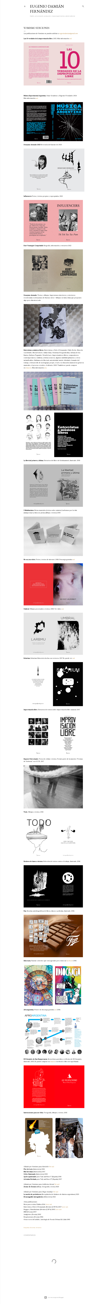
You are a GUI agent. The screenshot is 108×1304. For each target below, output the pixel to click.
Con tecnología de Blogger (56, 1297)
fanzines (32, 1227)
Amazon (28, 368)
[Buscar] (83, 6)
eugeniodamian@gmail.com (68, 33)
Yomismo (38, 1227)
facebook (69, 961)
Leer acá (49, 1204)
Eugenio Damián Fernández (47, 9)
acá (70, 38)
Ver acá (51, 1167)
